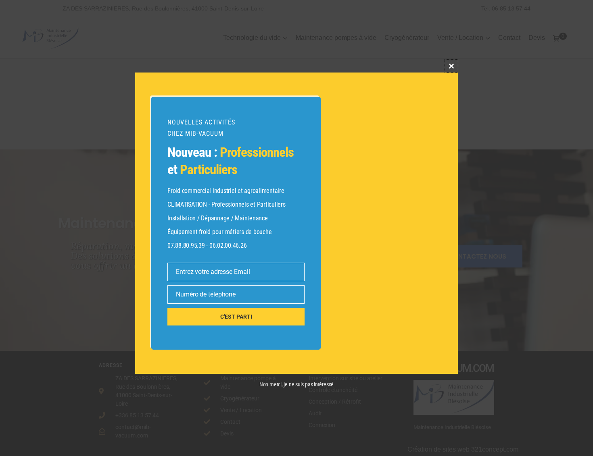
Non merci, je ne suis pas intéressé (296, 384)
